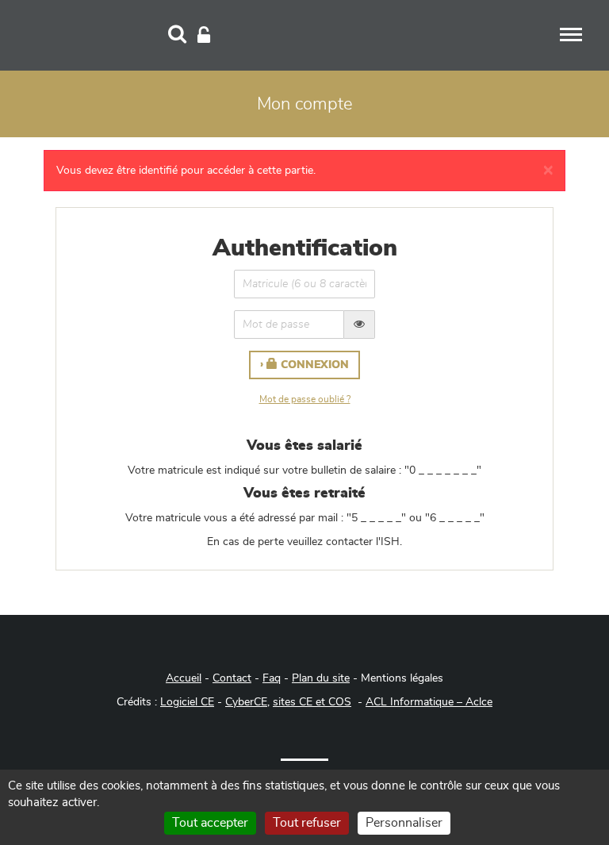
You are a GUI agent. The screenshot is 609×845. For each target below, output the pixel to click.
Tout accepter (210, 822)
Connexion (313, 365)
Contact (232, 678)
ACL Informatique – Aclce (429, 702)
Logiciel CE (187, 702)
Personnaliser (404, 822)
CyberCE (246, 702)
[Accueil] (90, 33)
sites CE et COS (312, 702)
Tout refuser (307, 822)
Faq (271, 678)
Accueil (183, 678)
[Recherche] (177, 36)
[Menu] (571, 34)
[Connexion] (203, 36)
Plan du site (321, 678)
